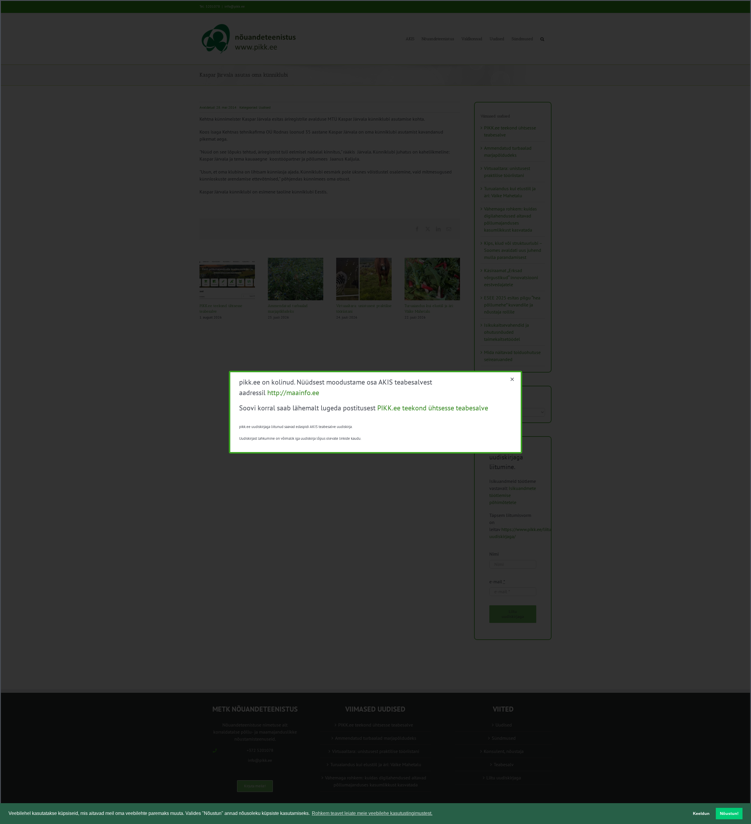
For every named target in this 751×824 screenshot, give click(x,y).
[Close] (512, 379)
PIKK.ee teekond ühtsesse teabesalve (432, 407)
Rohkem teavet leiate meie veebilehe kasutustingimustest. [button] (372, 813)
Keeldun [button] (701, 813)
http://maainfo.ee (293, 392)
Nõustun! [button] (729, 813)
